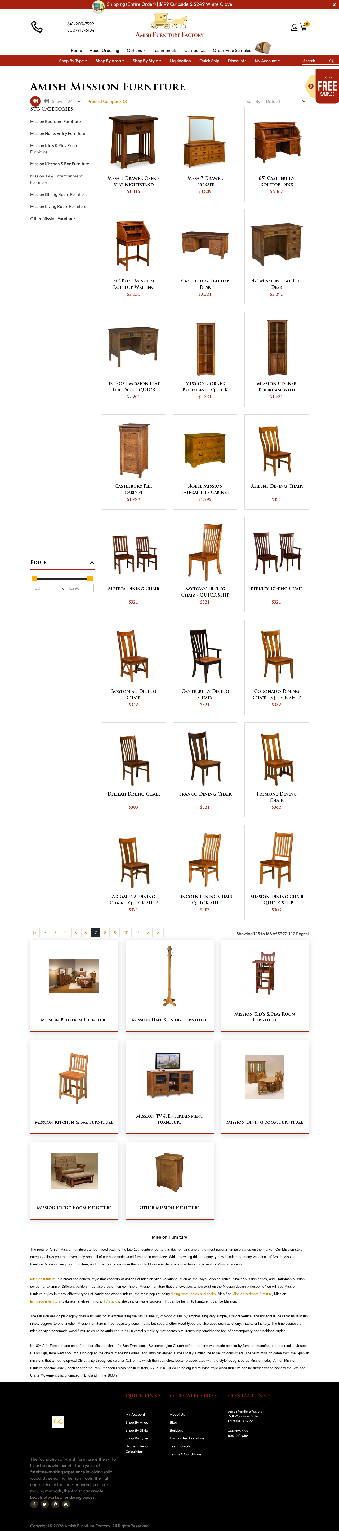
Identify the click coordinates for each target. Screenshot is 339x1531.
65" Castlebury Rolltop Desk (277, 182)
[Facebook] (34, 1504)
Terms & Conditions (186, 1454)
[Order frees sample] (322, 86)
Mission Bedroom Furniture (55, 121)
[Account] (294, 27)
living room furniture (45, 1301)
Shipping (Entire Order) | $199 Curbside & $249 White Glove (169, 4)
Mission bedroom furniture (252, 1294)
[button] (136, 50)
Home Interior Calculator (137, 1449)
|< (35, 932)
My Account (135, 1414)
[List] (46, 101)
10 (126, 932)
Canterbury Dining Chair (205, 695)
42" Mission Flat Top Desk (277, 284)
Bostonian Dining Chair (133, 695)
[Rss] (66, 1504)
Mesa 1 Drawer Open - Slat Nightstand (134, 182)
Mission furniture (43, 1279)
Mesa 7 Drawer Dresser (205, 182)
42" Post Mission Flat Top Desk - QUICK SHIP (134, 388)
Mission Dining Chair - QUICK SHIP (277, 900)
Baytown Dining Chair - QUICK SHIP (205, 592)
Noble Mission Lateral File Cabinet (205, 490)
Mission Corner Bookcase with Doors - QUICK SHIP (276, 388)
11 (137, 932)
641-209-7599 (80, 23)
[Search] (331, 60)
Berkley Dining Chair (276, 589)
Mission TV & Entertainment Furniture (56, 179)
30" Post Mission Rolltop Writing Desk (134, 285)
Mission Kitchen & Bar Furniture (59, 163)
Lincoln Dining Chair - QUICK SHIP (205, 900)
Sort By (253, 101)
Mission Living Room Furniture (58, 206)
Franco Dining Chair (205, 794)
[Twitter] (45, 1504)
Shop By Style (154, 75)
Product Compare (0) (107, 101)
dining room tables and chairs (193, 1294)
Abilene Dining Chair (276, 487)
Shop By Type (137, 1438)
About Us (177, 1414)
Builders (176, 1430)
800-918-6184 (81, 30)
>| (158, 932)
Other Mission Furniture (52, 218)
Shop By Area (137, 1422)
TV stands (111, 1301)
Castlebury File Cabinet (134, 490)
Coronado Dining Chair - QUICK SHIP (277, 695)
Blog (173, 1422)
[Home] (130, 75)
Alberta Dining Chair (133, 589)
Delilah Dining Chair (134, 794)
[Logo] (169, 26)
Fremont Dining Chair (277, 797)
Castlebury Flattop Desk (205, 284)
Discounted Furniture (187, 1438)
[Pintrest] (55, 1504)
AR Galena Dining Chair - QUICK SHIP (134, 900)
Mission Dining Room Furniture (59, 194)
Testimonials (180, 1446)
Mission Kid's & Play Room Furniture (54, 148)
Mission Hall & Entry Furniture (57, 133)
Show (57, 101)
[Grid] (35, 101)
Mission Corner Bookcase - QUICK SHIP (205, 388)
